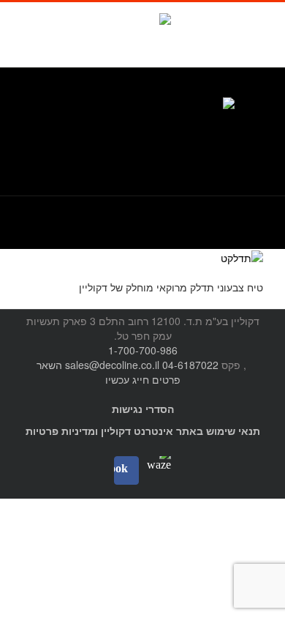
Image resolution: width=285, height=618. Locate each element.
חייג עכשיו (127, 379)
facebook (122, 29)
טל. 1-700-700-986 (219, 90)
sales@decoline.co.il (112, 364)
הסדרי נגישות (143, 408)
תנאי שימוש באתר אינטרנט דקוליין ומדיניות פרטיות (143, 430)
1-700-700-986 (143, 350)
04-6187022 (190, 364)
